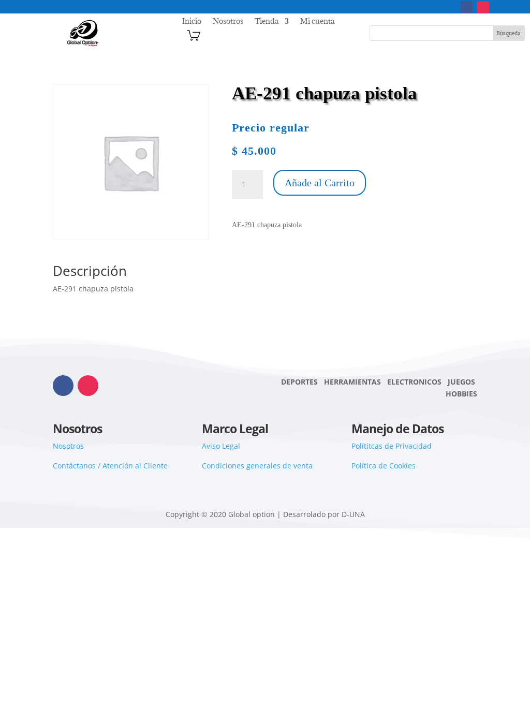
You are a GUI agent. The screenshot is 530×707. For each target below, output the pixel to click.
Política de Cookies (383, 465)
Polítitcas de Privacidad (391, 446)
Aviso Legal (221, 446)
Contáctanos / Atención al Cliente (110, 465)
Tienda (266, 22)
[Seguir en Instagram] (483, 7)
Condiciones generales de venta (257, 465)
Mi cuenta (317, 22)
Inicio (191, 22)
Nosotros (228, 22)
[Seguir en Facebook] (466, 7)
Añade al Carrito (320, 182)
